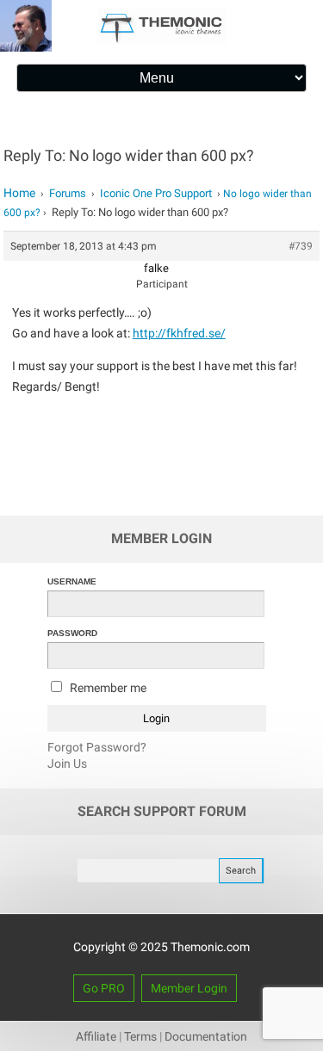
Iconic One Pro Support (156, 193)
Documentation (206, 1036)
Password (72, 633)
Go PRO (104, 988)
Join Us (67, 763)
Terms (140, 1036)
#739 (301, 246)
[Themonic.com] (162, 39)
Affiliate (96, 1036)
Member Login (189, 988)
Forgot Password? (96, 747)
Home (19, 193)
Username (71, 581)
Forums (67, 193)
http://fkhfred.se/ (179, 333)
